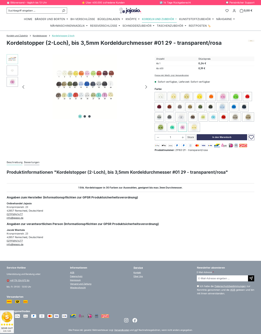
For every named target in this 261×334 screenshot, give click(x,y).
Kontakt (137, 272)
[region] (78, 86)
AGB (72, 272)
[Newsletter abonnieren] (251, 278)
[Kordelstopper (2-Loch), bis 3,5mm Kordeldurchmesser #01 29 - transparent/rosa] (84, 86)
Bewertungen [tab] (31, 162)
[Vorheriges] (23, 87)
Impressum (75, 280)
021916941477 (15, 214)
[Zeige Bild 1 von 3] (80, 116)
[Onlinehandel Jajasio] (251, 44)
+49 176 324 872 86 (19, 280)
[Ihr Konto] (234, 11)
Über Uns (138, 276)
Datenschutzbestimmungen (230, 286)
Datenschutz (76, 276)
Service (138, 267)
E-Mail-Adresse (205, 272)
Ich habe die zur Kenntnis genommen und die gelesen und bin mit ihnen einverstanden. (225, 290)
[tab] (15, 162)
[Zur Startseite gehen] (130, 11)
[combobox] (33, 11)
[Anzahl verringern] (158, 137)
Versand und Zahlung (80, 284)
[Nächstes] (146, 87)
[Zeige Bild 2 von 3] (85, 116)
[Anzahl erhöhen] (183, 137)
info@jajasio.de (15, 217)
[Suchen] (63, 11)
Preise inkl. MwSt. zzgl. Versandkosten (172, 75)
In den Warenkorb (221, 137)
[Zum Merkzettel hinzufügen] (251, 137)
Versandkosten (121, 330)
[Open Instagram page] (126, 321)
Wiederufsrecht (78, 287)
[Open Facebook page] (135, 321)
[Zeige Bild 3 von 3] (89, 116)
